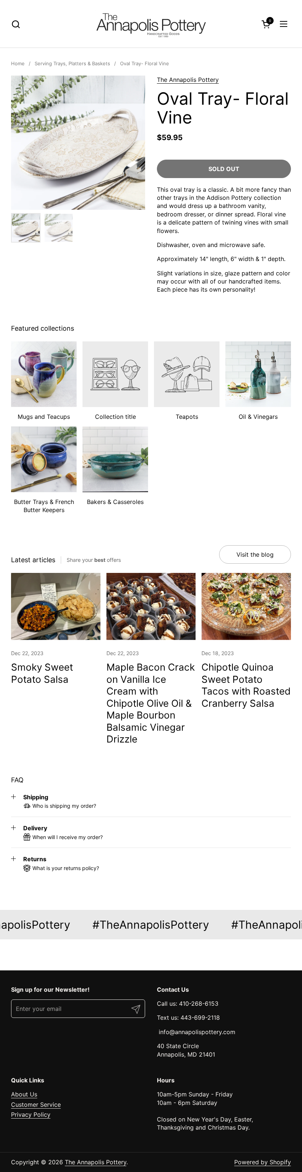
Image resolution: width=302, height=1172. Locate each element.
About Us (24, 1094)
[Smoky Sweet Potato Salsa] (56, 606)
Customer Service (36, 1104)
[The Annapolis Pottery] (151, 24)
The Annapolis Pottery (188, 79)
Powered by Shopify (262, 1162)
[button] (15, 24)
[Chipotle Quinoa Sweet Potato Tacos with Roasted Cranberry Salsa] (246, 606)
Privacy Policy (30, 1114)
